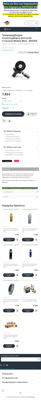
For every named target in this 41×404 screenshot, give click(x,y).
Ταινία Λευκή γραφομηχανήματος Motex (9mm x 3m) (30, 230)
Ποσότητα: (5, 108)
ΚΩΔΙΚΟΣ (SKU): (23, 52)
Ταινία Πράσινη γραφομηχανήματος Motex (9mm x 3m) (11, 301)
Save (17, 161)
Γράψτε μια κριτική (7, 50)
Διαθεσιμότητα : (6, 87)
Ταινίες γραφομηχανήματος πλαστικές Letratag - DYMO (10, 336)
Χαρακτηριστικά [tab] (8, 192)
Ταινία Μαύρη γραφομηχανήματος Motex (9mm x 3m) (11, 265)
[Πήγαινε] (39, 359)
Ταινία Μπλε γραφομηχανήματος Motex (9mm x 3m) (29, 265)
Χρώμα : (4, 98)
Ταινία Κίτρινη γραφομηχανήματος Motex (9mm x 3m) (11, 230)
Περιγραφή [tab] (6, 169)
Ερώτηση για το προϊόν (10, 104)
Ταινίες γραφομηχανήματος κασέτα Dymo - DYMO (29, 300)
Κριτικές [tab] (5, 197)
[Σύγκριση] (9, 121)
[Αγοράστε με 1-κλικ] (17, 239)
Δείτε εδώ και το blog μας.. (7, 369)
